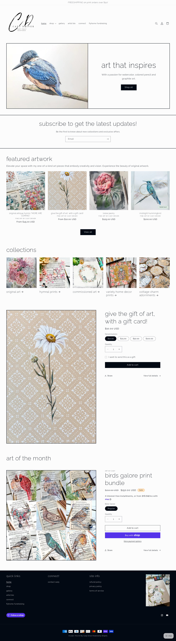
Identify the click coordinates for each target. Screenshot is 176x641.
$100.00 (149, 339)
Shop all (129, 87)
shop (8, 586)
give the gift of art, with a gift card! (67, 213)
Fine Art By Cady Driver (83, 636)
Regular (111, 508)
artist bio (10, 595)
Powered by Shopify (100, 636)
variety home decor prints (119, 293)
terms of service (96, 591)
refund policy (95, 582)
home (9, 582)
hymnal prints (48, 291)
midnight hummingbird (150, 213)
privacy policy (95, 586)
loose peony (109, 213)
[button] (52, 23)
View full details (151, 376)
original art (13, 291)
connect (10, 599)
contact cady (54, 582)
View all (88, 232)
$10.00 (111, 339)
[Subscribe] (108, 139)
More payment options (133, 541)
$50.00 (136, 339)
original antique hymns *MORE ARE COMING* (25, 214)
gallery (9, 591)
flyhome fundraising (15, 604)
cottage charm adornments (149, 293)
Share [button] (110, 376)
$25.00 (123, 339)
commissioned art (85, 291)
